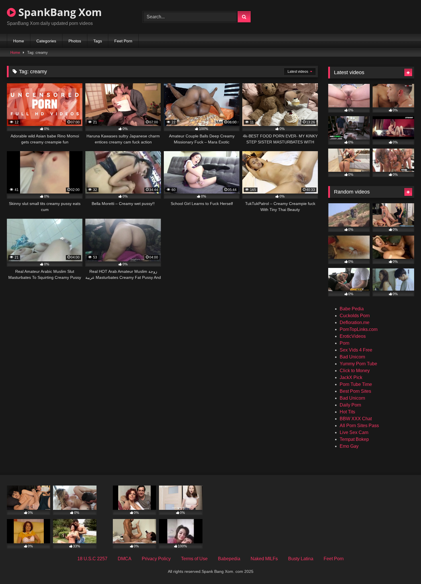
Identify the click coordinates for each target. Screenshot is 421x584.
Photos (74, 41)
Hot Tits (347, 411)
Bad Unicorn (352, 356)
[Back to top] (403, 567)
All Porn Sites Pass (359, 425)
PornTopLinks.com (358, 329)
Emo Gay (349, 446)
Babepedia (229, 558)
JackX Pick (351, 377)
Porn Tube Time (356, 384)
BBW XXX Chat (356, 418)
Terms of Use (194, 558)
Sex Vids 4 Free (356, 350)
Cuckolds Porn (355, 315)
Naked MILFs (264, 558)
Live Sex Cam (354, 432)
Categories (46, 41)
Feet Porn (123, 41)
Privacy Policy (156, 558)
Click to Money (355, 370)
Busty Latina (300, 558)
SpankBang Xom (59, 12)
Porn (344, 343)
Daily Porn (350, 405)
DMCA (124, 558)
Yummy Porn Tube (358, 363)
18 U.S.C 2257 (92, 558)
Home (18, 41)
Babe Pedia (352, 308)
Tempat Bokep (354, 439)
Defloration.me (354, 322)
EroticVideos (353, 336)
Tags (97, 41)
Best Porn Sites (355, 391)
